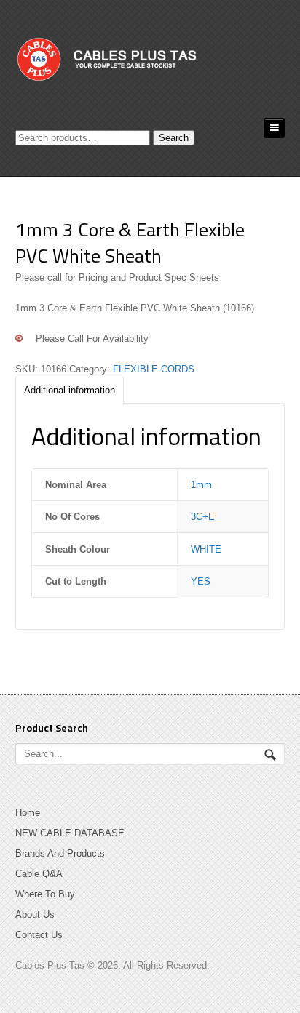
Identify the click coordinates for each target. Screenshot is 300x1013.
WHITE (206, 549)
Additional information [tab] (69, 390)
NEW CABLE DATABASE (70, 833)
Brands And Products (60, 853)
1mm (201, 484)
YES (200, 581)
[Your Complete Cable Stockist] (137, 64)
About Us (35, 914)
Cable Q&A (39, 873)
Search (174, 137)
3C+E (203, 516)
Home (27, 812)
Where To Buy (45, 894)
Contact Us (39, 934)
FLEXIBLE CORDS (153, 369)
